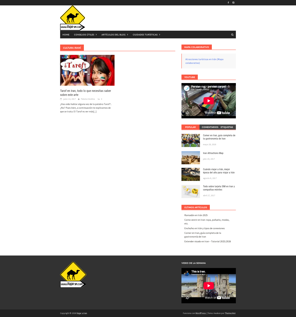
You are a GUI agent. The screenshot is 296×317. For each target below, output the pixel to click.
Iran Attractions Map (213, 153)
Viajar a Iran (82, 313)
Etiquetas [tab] (227, 127)
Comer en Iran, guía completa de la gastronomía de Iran (219, 137)
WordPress (200, 313)
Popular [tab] (190, 127)
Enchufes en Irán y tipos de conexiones (204, 228)
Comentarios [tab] (210, 127)
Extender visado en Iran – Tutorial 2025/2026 (207, 241)
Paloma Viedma (88, 99)
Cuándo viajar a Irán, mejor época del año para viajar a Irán (219, 171)
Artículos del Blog (113, 34)
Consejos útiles (84, 34)
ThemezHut (230, 313)
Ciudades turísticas (145, 34)
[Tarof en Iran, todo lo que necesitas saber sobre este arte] (87, 70)
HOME (65, 34)
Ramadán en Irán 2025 (196, 215)
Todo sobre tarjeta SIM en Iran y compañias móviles (219, 188)
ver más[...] (91, 111)
